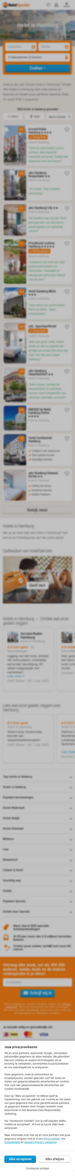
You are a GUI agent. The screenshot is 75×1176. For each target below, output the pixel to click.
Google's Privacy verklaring (40, 1142)
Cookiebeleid (12, 1142)
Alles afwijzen (54, 1159)
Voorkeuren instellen (37, 1168)
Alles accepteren (20, 1159)
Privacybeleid (52, 1138)
